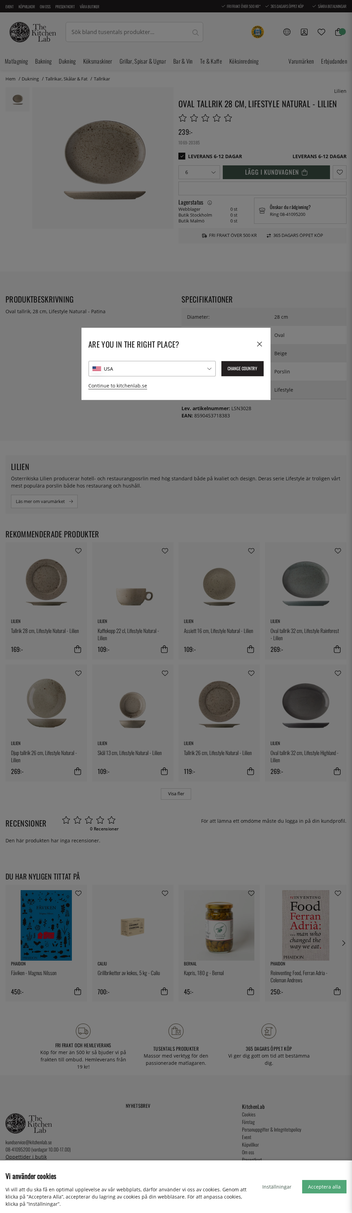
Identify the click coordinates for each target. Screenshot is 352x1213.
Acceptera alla (324, 1186)
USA (108, 368)
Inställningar (277, 1186)
